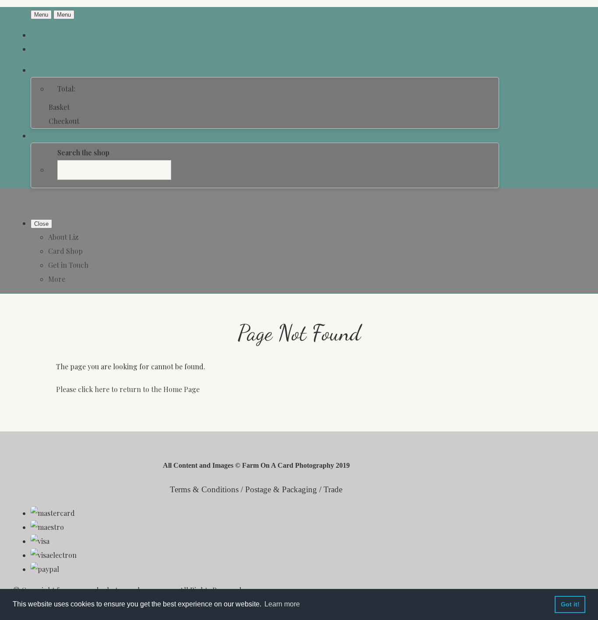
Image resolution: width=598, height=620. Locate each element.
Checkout (64, 121)
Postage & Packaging (281, 489)
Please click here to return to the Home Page (128, 389)
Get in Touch (68, 265)
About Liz (63, 237)
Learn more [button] (282, 604)
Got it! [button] (570, 604)
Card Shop (65, 251)
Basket (59, 107)
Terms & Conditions (204, 489)
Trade (333, 489)
